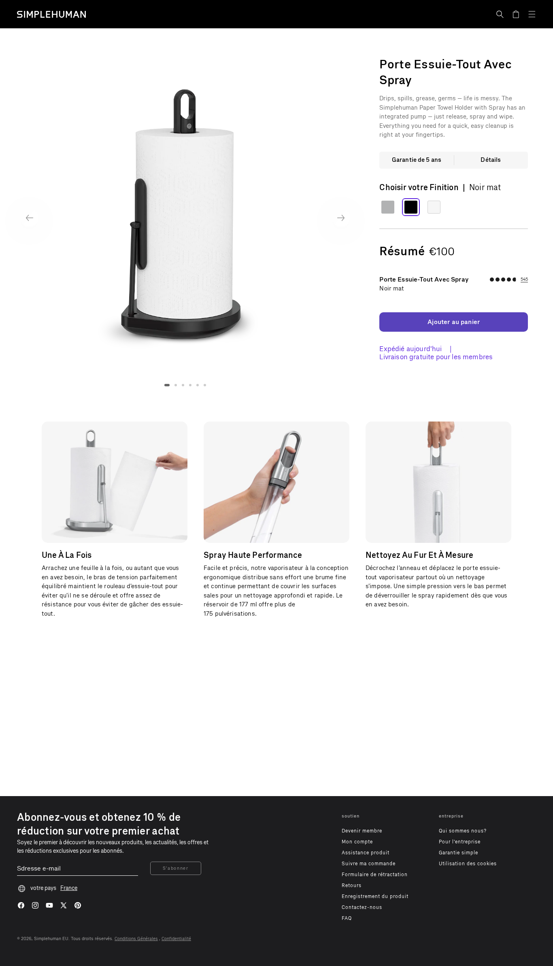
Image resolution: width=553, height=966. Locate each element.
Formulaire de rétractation (375, 874)
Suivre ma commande (369, 863)
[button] (500, 14)
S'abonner (176, 868)
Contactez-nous (362, 907)
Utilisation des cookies (468, 863)
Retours (352, 885)
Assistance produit (365, 853)
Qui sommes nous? (463, 831)
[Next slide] (341, 218)
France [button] (68, 888)
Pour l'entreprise (460, 842)
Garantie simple (458, 853)
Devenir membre (362, 831)
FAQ (347, 918)
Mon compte (357, 842)
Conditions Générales (136, 938)
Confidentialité (176, 938)
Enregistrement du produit (375, 896)
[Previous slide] (29, 218)
